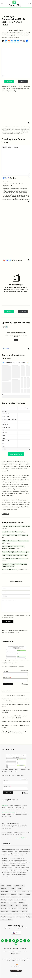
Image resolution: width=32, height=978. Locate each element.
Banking (9, 885)
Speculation (4, 917)
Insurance (25, 897)
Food (2, 897)
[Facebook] (12, 41)
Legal (10, 900)
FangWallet (4, 805)
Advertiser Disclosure (16, 30)
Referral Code (4, 911)
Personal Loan (12, 908)
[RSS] (17, 940)
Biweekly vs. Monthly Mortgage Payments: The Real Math (16, 721)
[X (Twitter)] (6, 940)
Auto (2, 885)
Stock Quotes (9, 630)
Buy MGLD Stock (9, 81)
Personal (3, 908)
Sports (12, 917)
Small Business (26, 914)
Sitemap (25, 951)
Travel (2, 919)
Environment (13, 894)
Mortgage (21, 902)
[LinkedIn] (24, 940)
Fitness (28, 894)
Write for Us (5, 514)
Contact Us (23, 948)
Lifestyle (17, 900)
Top (16, 975)
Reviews (3, 914)
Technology (27, 917)
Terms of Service (16, 951)
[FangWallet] (14, 3)
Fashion (21, 894)
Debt (29, 891)
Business (13, 888)
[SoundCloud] (16, 943)
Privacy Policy (7, 951)
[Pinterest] (13, 940)
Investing (3, 900)
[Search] (29, 3)
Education (3, 894)
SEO (10, 914)
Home (3, 630)
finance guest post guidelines (20, 837)
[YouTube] (21, 940)
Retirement (24, 911)
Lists (23, 900)
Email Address (7, 677)
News (11, 905)
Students (19, 917)
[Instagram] (10, 940)
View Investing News (16, 454)
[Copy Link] (23, 41)
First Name (5, 671)
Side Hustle (17, 914)
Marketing (13, 902)
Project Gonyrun (16, 953)
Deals (23, 891)
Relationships (14, 911)
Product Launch (23, 908)
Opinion (18, 905)
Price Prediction (23, 81)
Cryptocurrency (15, 891)
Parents (25, 905)
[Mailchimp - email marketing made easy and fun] (25, 685)
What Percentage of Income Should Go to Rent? (13, 695)
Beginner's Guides (18, 885)
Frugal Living (10, 897)
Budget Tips (4, 888)
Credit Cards (4, 891)
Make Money (4, 902)
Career (20, 888)
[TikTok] (28, 940)
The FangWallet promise (8, 812)
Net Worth (3, 905)
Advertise (15, 948)
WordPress (22, 960)
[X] (3, 41)
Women (9, 919)
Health (18, 897)
